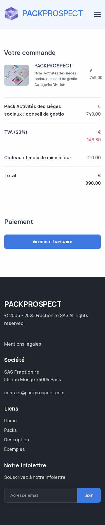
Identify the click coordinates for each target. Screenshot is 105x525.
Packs (10, 430)
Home (10, 421)
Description (16, 440)
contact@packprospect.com (34, 393)
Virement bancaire (52, 241)
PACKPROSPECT (53, 65)
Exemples (14, 449)
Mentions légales (22, 344)
